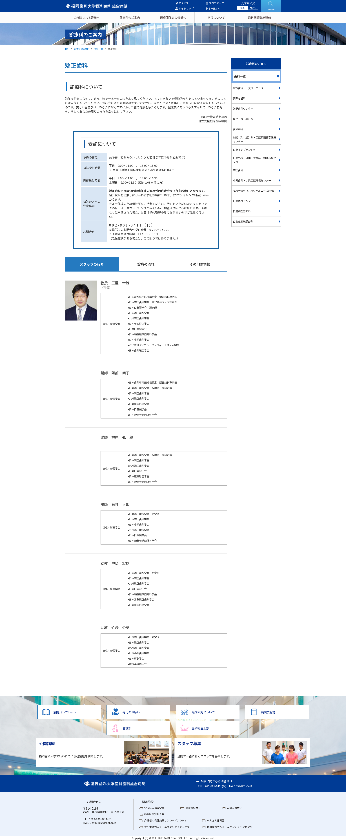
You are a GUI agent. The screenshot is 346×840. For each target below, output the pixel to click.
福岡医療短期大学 (154, 814)
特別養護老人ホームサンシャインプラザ (167, 826)
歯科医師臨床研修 (259, 17)
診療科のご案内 (130, 17)
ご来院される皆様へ (86, 17)
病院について (216, 17)
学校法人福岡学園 (154, 808)
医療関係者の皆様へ (173, 17)
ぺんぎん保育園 (216, 820)
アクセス (183, 3)
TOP (67, 48)
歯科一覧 (98, 48)
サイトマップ (186, 8)
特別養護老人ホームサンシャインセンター (231, 826)
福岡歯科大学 (193, 808)
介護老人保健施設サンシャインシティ (165, 820)
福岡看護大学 (234, 808)
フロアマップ (216, 3)
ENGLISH (214, 8)
